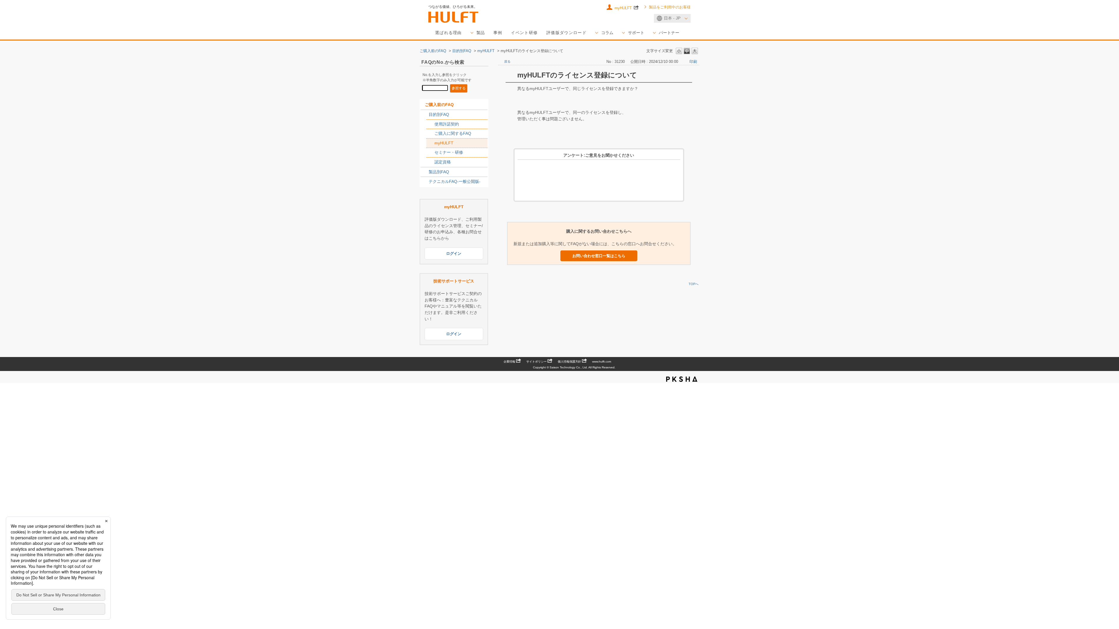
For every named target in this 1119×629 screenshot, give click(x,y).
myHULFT (624, 8)
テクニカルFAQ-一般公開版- (455, 181)
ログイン (453, 253)
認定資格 (442, 162)
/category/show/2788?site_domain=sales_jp (424, 115)
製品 (480, 32)
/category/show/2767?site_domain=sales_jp (430, 133)
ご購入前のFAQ (433, 51)
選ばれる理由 (448, 32)
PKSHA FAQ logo (681, 379)
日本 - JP (672, 18)
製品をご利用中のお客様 (670, 7)
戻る (507, 61)
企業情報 (509, 361)
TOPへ (694, 284)
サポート (636, 32)
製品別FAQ (439, 171)
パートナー (669, 32)
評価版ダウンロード (566, 32)
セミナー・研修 (448, 152)
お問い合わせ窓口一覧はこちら (598, 256)
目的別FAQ (461, 51)
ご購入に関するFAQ (452, 133)
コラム (607, 32)
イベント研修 (524, 32)
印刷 (693, 61)
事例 (497, 32)
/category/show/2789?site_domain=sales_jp (424, 172)
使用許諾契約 (446, 124)
